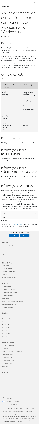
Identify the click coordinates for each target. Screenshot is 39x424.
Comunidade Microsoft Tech (8, 354)
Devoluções (5, 274)
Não (24, 235)
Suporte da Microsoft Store (8, 271)
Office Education (6, 298)
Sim (14, 235)
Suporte (4, 6)
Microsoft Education (6, 286)
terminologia (17, 224)
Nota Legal (4, 411)
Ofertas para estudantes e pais (9, 304)
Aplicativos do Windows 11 (8, 257)
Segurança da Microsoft (7, 318)
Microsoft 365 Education (7, 295)
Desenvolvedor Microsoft (8, 345)
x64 (4, 213)
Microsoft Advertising (7, 330)
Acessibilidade (5, 393)
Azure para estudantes (7, 307)
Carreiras (4, 375)
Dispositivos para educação (8, 289)
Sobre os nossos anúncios (19, 411)
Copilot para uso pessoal (8, 248)
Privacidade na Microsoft (8, 384)
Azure (3, 321)
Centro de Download (7, 268)
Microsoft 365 (5, 251)
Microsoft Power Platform (8, 360)
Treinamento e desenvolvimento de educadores (13, 301)
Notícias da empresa (7, 381)
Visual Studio (5, 366)
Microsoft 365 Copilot (7, 333)
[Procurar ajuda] (6, 2)
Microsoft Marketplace (7, 357)
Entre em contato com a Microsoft (10, 408)
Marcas (10, 411)
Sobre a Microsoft (6, 378)
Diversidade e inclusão (7, 390)
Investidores (5, 387)
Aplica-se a (6, 36)
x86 (4, 218)
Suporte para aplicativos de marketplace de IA (12, 351)
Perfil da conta (5, 265)
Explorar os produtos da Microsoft (10, 254)
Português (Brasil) (9, 398)
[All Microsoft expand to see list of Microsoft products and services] (2, 2)
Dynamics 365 (5, 324)
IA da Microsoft (5, 315)
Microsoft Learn (5, 348)
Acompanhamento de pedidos (9, 277)
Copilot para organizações (8, 245)
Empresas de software (7, 363)
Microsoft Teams (6, 336)
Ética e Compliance (30, 408)
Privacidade (21, 408)
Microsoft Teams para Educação (9, 292)
